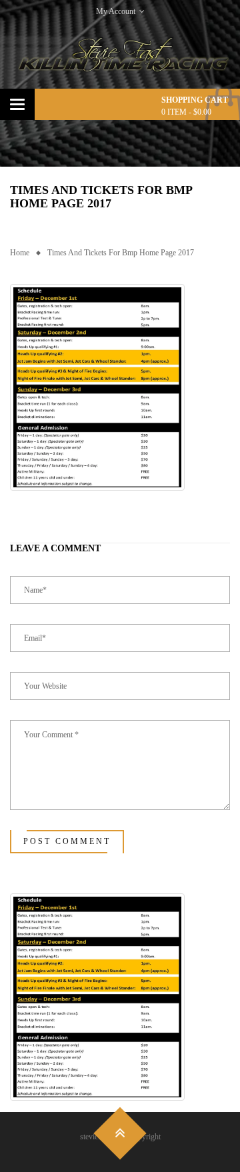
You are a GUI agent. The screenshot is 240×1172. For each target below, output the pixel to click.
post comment (67, 841)
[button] (97, 387)
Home (19, 252)
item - (186, 112)
